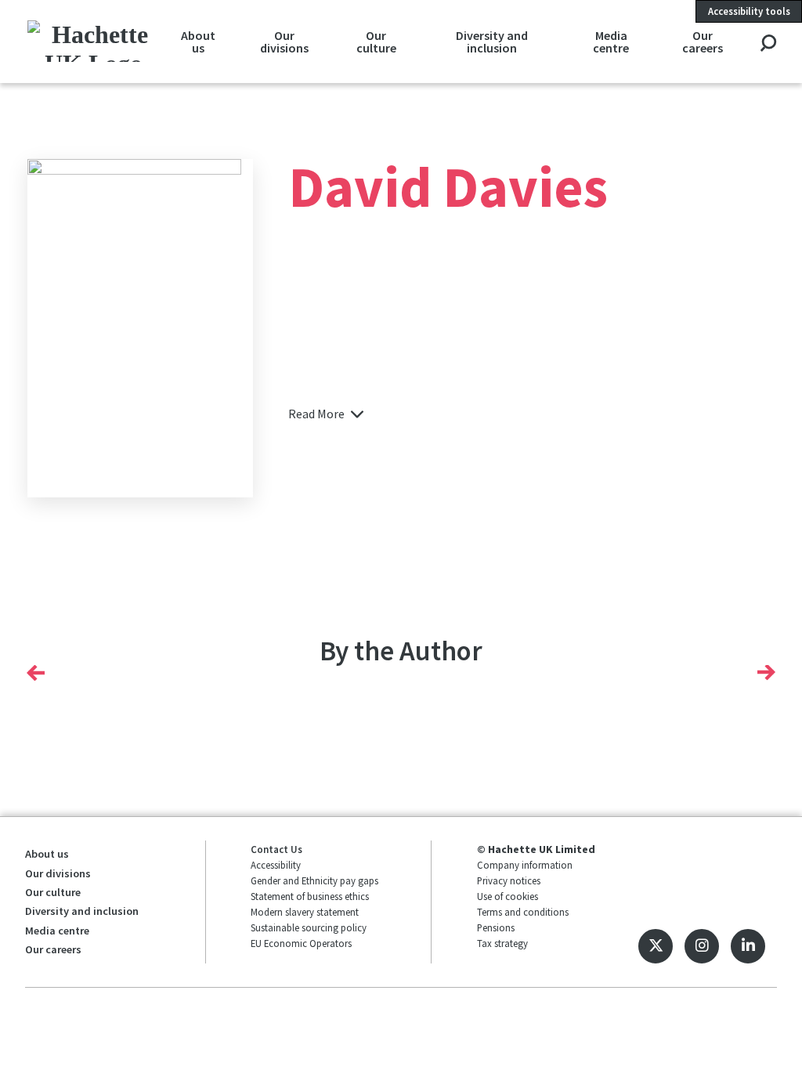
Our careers (702, 41)
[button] (35, 672)
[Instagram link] (702, 946)
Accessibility (276, 865)
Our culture (376, 41)
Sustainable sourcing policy (309, 927)
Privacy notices (508, 880)
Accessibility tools (749, 11)
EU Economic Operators (301, 943)
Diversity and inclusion (492, 41)
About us (198, 41)
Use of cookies (507, 896)
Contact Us (276, 849)
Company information (525, 865)
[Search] (768, 44)
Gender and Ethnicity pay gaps (314, 880)
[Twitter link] (655, 946)
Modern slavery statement (305, 912)
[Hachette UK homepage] (94, 41)
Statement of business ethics (310, 896)
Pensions (496, 927)
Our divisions (284, 41)
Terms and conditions (523, 912)
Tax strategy (502, 943)
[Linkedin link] (748, 946)
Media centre (611, 41)
